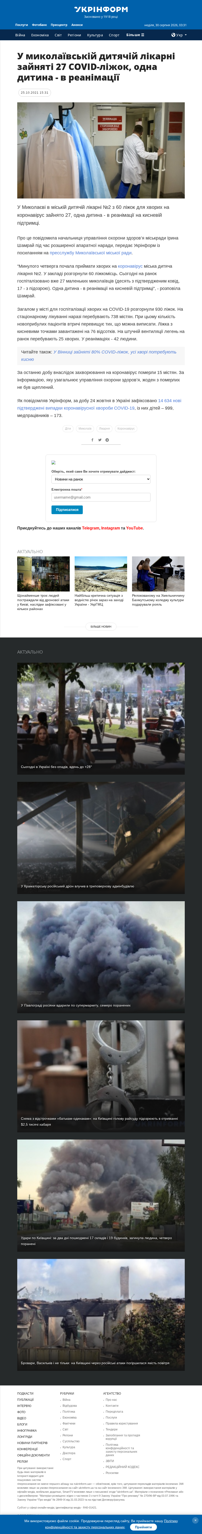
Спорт (114, 35)
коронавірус (130, 266)
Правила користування (122, 1423)
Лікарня (104, 428)
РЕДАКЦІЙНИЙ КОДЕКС (123, 1467)
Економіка (40, 35)
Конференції (27, 1449)
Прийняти (143, 1527)
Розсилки (112, 1473)
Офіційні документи (33, 1455)
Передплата (114, 1411)
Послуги (21, 25)
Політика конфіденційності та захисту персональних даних (121, 1450)
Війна (20, 35)
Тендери (112, 1429)
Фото (21, 1412)
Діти (68, 428)
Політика (69, 1411)
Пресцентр (59, 25)
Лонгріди (24, 1437)
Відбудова (70, 1405)
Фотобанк (39, 25)
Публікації (25, 1400)
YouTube (134, 528)
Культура (95, 35)
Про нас (111, 1400)
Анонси (77, 25)
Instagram (110, 528)
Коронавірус (126, 428)
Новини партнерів (32, 1443)
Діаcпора (69, 1453)
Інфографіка (27, 1430)
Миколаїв (85, 428)
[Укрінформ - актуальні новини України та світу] (101, 9)
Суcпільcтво (71, 1441)
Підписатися (67, 509)
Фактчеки (69, 1423)
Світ (58, 35)
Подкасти (25, 1393)
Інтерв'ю (24, 1406)
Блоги (22, 1424)
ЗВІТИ (110, 1461)
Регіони (74, 35)
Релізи (22, 1461)
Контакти (112, 1405)
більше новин (101, 626)
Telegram (90, 528)
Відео (21, 1418)
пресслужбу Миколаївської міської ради (91, 252)
